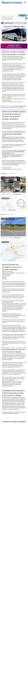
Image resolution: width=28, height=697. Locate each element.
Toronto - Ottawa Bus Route (8, 16)
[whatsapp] (19, 15)
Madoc (9, 58)
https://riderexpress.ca (7, 381)
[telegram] (26, 15)
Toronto (4, 58)
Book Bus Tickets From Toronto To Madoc (12, 79)
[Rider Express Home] (11, 2)
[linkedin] (24, 15)
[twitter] (26, 18)
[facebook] (21, 15)
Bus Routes (4, 16)
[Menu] (25, 2)
